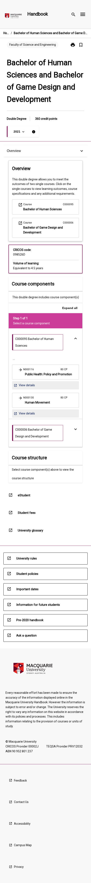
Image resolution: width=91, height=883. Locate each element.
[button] (45, 372)
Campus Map (23, 845)
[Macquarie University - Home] (13, 16)
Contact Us (21, 802)
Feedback (20, 780)
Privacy (19, 866)
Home (6, 33)
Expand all (69, 308)
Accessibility (22, 823)
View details (24, 386)
